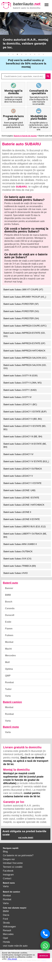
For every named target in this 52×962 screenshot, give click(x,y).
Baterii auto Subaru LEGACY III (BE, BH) (22, 436)
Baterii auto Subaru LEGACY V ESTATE (22, 483)
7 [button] (34, 54)
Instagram (8, 874)
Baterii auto (10, 582)
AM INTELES (43, 956)
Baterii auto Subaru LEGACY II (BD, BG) (22, 419)
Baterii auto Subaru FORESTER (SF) (21, 304)
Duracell (9, 615)
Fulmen (9, 635)
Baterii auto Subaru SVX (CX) (17, 558)
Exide (8, 622)
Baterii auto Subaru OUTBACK (17, 551)
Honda (6, 942)
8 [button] (39, 54)
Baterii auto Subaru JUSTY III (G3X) (20, 375)
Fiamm (8, 628)
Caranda (9, 608)
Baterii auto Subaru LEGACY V (18, 476)
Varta (8, 696)
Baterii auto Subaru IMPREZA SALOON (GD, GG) (24, 367)
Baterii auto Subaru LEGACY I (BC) (20, 404)
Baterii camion (12, 702)
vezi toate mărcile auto (15, 945)
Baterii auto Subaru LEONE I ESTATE (21, 497)
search (48, 76)
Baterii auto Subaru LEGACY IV (18, 454)
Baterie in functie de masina (25, 136)
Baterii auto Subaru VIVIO (15, 573)
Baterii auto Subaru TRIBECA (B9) (19, 566)
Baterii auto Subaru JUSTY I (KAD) (20, 390)
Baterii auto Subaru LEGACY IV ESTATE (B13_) (26, 461)
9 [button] (43, 54)
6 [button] (30, 54)
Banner (9, 588)
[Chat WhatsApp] (45, 946)
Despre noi (9, 859)
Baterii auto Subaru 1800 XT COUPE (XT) (23, 289)
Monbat (9, 642)
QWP (8, 675)
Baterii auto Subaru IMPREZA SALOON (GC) (25, 358)
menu (46, 4)
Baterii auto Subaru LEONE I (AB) (19, 490)
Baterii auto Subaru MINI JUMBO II (20, 544)
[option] (26, 32)
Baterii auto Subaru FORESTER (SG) (21, 311)
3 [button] (17, 54)
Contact (7, 878)
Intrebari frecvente (13, 863)
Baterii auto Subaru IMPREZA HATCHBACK (24, 350)
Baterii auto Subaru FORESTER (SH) (21, 318)
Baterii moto (11, 727)
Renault (7, 930)
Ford (5, 918)
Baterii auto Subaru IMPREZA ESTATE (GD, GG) (24, 334)
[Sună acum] (45, 934)
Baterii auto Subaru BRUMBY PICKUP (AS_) (24, 297)
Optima (9, 669)
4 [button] (21, 54)
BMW (8, 595)
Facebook (8, 870)
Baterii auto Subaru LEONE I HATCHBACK (23, 505)
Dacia (6, 915)
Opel (5, 938)
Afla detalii (12, 959)
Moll (7, 662)
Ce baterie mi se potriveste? (18, 855)
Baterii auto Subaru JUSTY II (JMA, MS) (22, 382)
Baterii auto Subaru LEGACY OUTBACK (22, 468)
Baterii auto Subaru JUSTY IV (17, 397)
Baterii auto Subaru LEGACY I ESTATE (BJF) (25, 411)
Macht (8, 649)
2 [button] (13, 54)
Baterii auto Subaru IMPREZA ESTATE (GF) (24, 343)
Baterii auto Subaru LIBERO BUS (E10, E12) (24, 526)
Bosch (8, 601)
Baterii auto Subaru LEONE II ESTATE (21, 519)
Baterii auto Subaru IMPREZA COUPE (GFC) (25, 325)
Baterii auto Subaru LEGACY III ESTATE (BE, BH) (25, 445)
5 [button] (26, 54)
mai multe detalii (25, 837)
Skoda (6, 922)
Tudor (8, 689)
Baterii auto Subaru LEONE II (17, 512)
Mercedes (10, 655)
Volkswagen (9, 926)
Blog (5, 851)
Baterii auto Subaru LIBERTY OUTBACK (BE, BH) (25, 535)
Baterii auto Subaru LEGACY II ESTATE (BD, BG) (24, 428)
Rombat (9, 682)
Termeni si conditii (12, 867)
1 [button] (8, 54)
